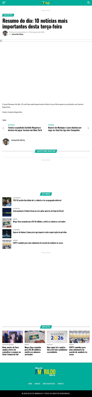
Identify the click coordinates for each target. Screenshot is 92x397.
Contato (61, 383)
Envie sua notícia (49, 383)
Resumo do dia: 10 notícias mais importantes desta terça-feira (33, 104)
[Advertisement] (46, 175)
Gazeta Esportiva (15, 112)
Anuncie (37, 383)
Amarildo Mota (17, 34)
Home (30, 383)
